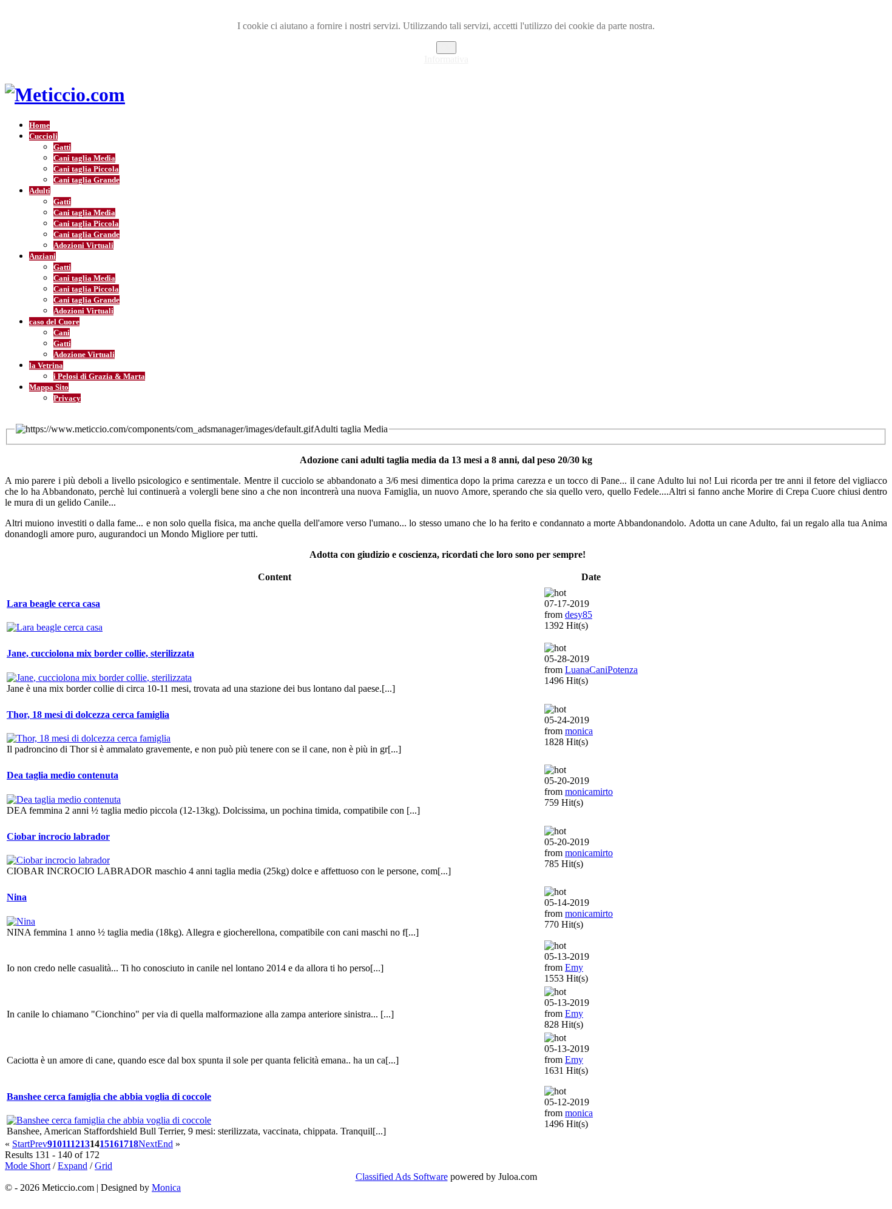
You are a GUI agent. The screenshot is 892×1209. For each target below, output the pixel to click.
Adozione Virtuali (84, 354)
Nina (17, 897)
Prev (38, 1144)
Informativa (446, 59)
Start (21, 1144)
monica (579, 731)
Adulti (39, 190)
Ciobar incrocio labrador (58, 836)
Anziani (42, 256)
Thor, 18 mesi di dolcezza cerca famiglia (88, 714)
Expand (72, 1165)
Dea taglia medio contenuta (62, 775)
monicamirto (589, 791)
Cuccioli (43, 136)
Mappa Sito (49, 387)
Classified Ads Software (402, 1176)
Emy (574, 967)
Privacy (67, 398)
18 (133, 1144)
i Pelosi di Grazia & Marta (99, 376)
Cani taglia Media (84, 157)
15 (104, 1144)
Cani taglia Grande (86, 179)
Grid (103, 1165)
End (165, 1144)
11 (66, 1144)
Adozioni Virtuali (83, 245)
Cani (61, 332)
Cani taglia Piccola (86, 168)
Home (39, 125)
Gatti (62, 147)
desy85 (578, 614)
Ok (446, 47)
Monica (166, 1187)
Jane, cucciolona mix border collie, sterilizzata (100, 653)
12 (75, 1144)
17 (124, 1144)
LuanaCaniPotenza (601, 670)
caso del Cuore (54, 321)
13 (85, 1144)
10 (57, 1144)
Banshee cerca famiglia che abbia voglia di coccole (109, 1096)
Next (147, 1144)
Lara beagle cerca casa (53, 603)
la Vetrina (46, 365)
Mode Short (27, 1165)
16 (114, 1144)
